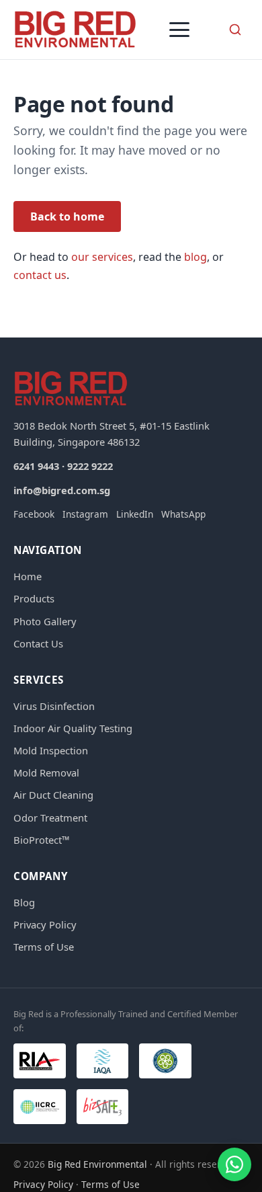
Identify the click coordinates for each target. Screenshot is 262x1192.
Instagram (85, 514)
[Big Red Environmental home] (75, 29)
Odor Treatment (50, 817)
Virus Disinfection (54, 706)
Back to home (67, 216)
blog (195, 256)
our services (102, 256)
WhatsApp (183, 514)
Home (27, 576)
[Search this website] (235, 29)
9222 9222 (90, 466)
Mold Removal (46, 772)
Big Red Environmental (97, 1164)
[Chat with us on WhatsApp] (234, 1164)
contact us (40, 275)
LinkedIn (134, 514)
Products (33, 598)
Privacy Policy (45, 924)
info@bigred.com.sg (61, 490)
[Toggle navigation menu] (179, 29)
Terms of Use (43, 946)
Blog (24, 902)
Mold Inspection (50, 750)
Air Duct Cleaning (53, 794)
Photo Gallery (45, 621)
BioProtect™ (41, 839)
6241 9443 (36, 466)
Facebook (33, 514)
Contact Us (38, 643)
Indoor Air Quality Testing (72, 728)
